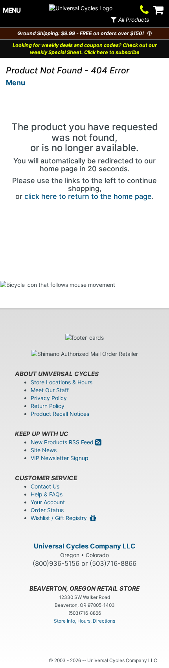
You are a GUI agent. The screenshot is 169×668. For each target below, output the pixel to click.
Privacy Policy (49, 398)
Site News (44, 450)
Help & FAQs (46, 494)
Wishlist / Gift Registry (60, 518)
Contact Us (45, 486)
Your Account (48, 502)
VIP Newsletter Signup (59, 458)
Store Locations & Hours (61, 382)
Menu (15, 83)
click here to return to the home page (88, 196)
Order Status (47, 510)
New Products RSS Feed (63, 442)
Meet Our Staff (50, 390)
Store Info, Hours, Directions (84, 621)
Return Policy (47, 405)
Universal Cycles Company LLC (85, 546)
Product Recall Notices (60, 413)
